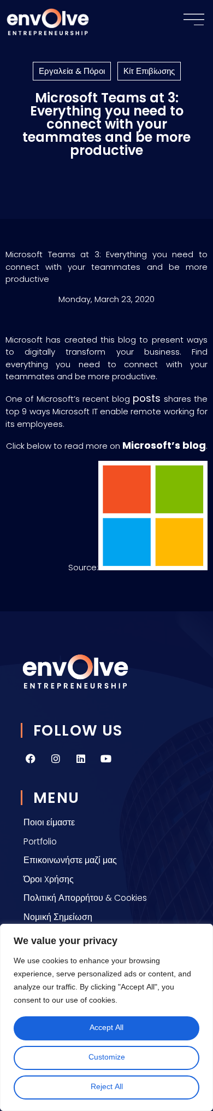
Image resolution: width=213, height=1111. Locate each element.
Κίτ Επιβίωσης (149, 71)
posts (147, 398)
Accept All (106, 1028)
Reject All (107, 1087)
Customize (106, 1058)
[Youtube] (106, 758)
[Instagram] (56, 758)
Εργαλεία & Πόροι (72, 71)
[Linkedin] (81, 758)
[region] (106, 1017)
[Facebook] (30, 758)
